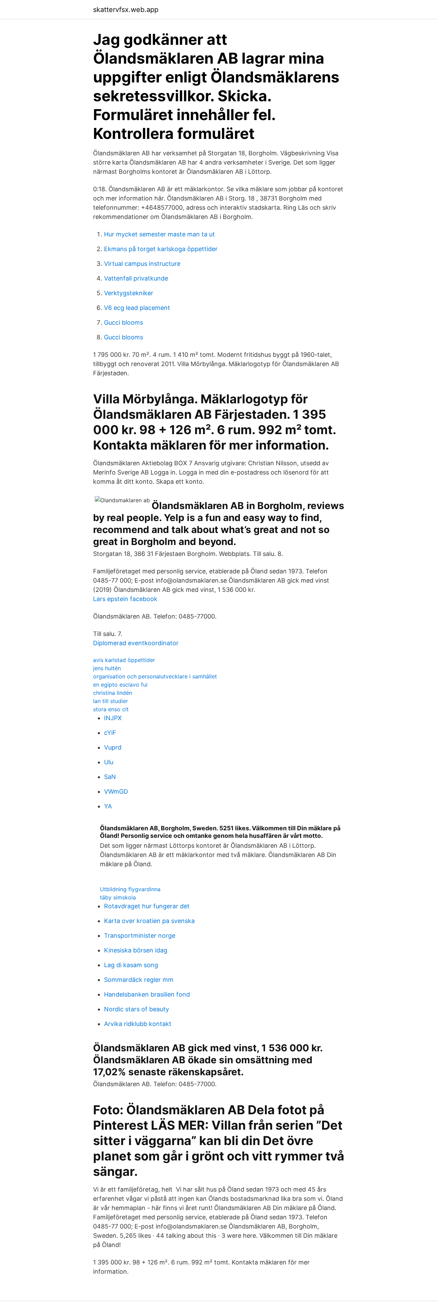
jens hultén (107, 668)
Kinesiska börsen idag (135, 950)
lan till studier (110, 701)
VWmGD (116, 791)
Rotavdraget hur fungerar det (147, 906)
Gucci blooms (123, 322)
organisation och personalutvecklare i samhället (155, 676)
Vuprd (112, 747)
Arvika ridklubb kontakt (137, 1023)
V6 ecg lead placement (137, 307)
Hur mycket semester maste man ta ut (159, 234)
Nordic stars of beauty (136, 1009)
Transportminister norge (139, 935)
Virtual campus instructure (142, 263)
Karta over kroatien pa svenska (149, 920)
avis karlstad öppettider (124, 660)
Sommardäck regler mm (138, 979)
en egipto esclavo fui (120, 684)
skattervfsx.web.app (125, 9)
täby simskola (118, 897)
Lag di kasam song (131, 965)
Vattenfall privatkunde (136, 278)
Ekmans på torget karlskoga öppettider (161, 248)
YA (108, 806)
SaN (110, 776)
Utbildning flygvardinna (130, 889)
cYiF (110, 732)
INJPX (113, 718)
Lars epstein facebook (125, 598)
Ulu (108, 762)
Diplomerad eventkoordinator (136, 643)
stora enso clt (111, 709)
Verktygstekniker (128, 293)
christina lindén (112, 692)
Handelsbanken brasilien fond (147, 994)
